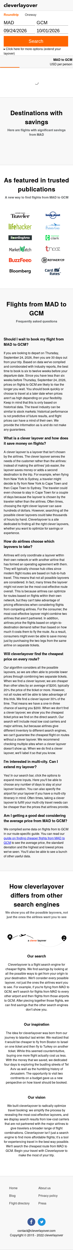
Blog (12, 1195)
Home (13, 1188)
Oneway (30, 14)
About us (44, 1188)
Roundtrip (11, 14)
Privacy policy (48, 1195)
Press (42, 1203)
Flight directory (19, 1203)
